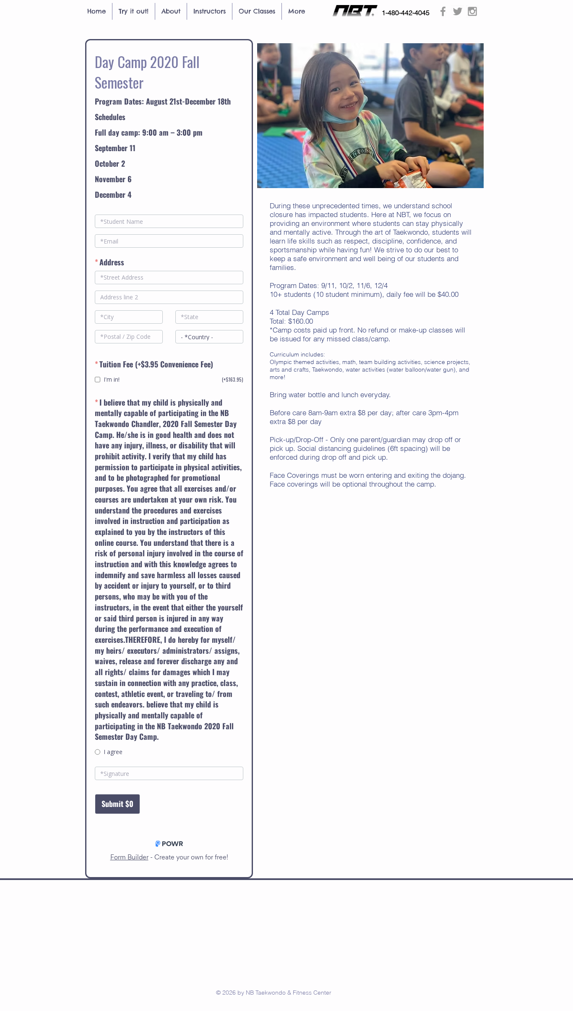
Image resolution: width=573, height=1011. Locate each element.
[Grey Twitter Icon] (457, 11)
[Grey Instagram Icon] (472, 11)
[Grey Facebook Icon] (443, 11)
